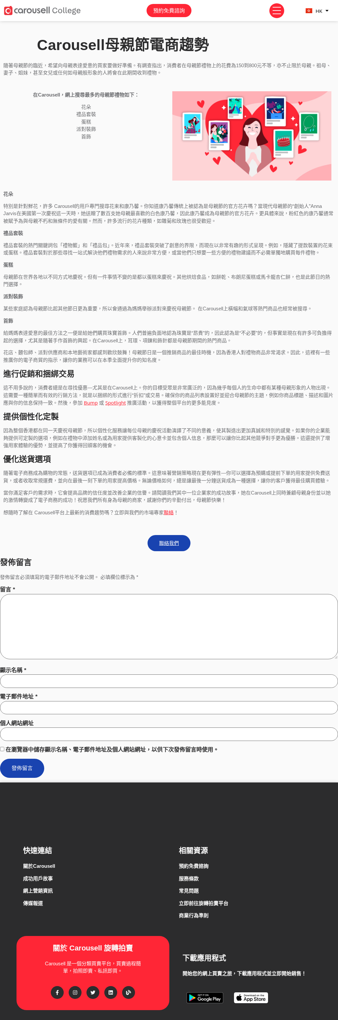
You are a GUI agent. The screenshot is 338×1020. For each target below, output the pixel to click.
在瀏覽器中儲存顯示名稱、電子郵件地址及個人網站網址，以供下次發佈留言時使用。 (112, 750)
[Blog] (128, 992)
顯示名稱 (13, 670)
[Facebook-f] (57, 992)
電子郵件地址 (19, 697)
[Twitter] (92, 992)
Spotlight (115, 402)
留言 (7, 589)
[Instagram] (75, 992)
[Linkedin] (110, 992)
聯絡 (169, 512)
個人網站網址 (17, 723)
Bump (91, 402)
